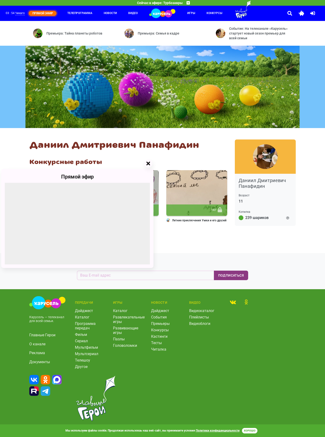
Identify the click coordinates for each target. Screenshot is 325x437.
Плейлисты (199, 317)
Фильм (81, 334)
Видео (133, 13)
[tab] (233, 302)
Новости (110, 13)
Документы (39, 362)
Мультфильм (86, 347)
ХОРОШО (250, 430)
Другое (81, 366)
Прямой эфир (77, 177)
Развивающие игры (125, 330)
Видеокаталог (201, 310)
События (159, 317)
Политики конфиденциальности (218, 430)
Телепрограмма (79, 13)
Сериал (81, 341)
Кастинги (159, 336)
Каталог (82, 317)
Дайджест (84, 310)
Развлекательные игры (129, 319)
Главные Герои (42, 335)
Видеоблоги (199, 323)
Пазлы (119, 339)
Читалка (158, 349)
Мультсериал (86, 354)
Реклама (37, 353)
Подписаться (231, 275)
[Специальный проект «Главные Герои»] (233, 9)
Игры (191, 13)
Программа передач (85, 325)
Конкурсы (214, 13)
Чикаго (20, 13)
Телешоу (82, 360)
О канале (37, 344)
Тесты (156, 343)
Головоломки (125, 345)
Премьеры (160, 323)
